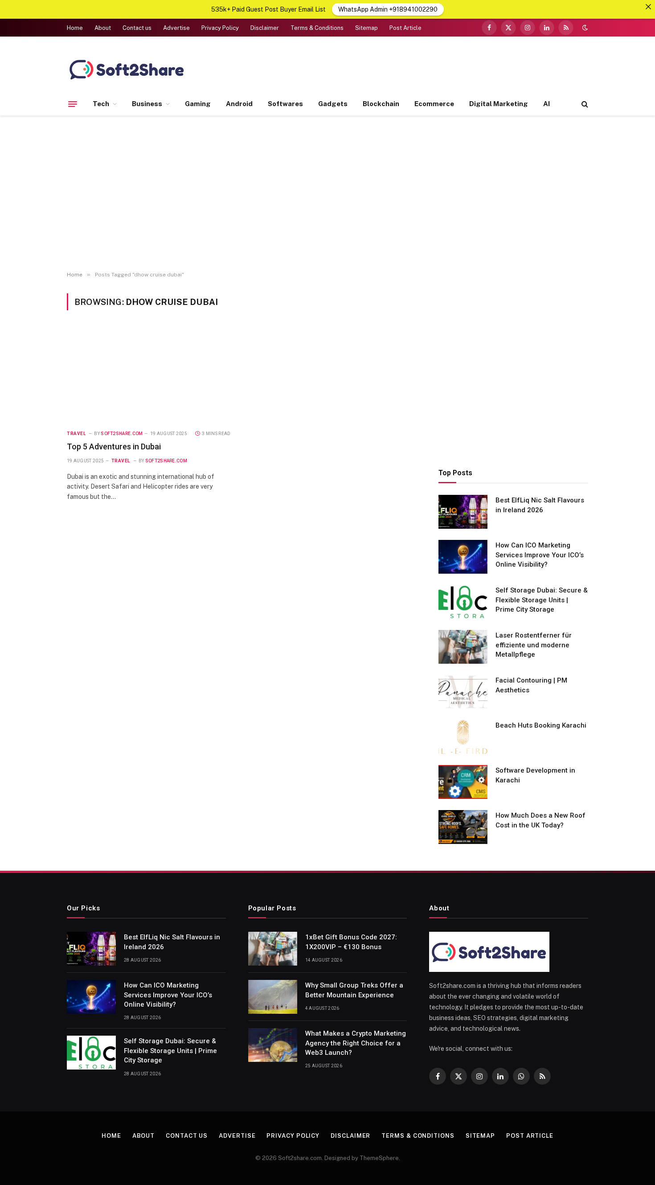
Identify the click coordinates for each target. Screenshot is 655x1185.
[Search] (584, 104)
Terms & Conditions (317, 28)
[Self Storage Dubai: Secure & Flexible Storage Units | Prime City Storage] (462, 602)
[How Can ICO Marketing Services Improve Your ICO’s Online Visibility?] (462, 557)
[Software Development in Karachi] (462, 782)
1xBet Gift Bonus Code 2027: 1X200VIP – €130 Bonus (351, 941)
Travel (76, 433)
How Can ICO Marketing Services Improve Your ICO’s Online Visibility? (539, 554)
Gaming (198, 103)
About (102, 28)
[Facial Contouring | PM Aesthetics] (462, 692)
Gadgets (333, 103)
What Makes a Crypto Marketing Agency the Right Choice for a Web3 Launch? (355, 1043)
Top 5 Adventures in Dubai (114, 446)
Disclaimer (264, 28)
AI (546, 103)
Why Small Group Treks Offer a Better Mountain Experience (354, 990)
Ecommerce (434, 103)
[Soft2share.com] (127, 69)
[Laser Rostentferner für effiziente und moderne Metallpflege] (462, 647)
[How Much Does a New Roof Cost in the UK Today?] (462, 827)
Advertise (176, 28)
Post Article (405, 28)
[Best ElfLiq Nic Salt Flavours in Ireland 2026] (462, 512)
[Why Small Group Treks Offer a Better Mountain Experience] (272, 997)
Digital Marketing (498, 103)
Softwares (285, 103)
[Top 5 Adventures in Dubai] (150, 375)
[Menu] (72, 103)
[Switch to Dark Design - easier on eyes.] (584, 28)
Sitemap (366, 28)
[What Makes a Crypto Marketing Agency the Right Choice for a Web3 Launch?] (272, 1045)
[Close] (648, 6)
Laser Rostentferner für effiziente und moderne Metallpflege (533, 644)
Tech (101, 103)
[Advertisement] (327, 193)
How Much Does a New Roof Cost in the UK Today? (540, 820)
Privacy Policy (220, 28)
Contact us (137, 28)
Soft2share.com (122, 433)
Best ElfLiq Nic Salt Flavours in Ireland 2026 (539, 505)
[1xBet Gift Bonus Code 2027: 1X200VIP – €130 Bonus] (272, 949)
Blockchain (381, 103)
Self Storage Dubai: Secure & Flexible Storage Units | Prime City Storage (541, 599)
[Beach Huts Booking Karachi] (462, 737)
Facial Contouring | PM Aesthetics (531, 685)
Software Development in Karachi (535, 775)
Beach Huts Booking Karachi (540, 725)
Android (239, 103)
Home (75, 28)
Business (147, 103)
